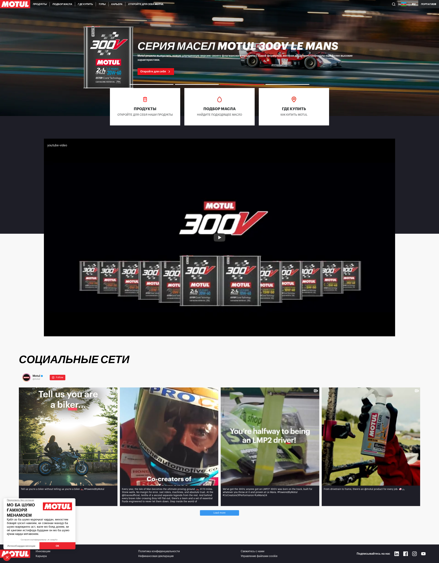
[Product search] (393, 4)
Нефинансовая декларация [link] (156, 556)
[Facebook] (405, 553)
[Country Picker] (403, 4)
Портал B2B (428, 4)
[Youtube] (423, 553)
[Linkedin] (396, 553)
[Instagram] (414, 553)
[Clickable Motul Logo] (15, 4)
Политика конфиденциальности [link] (159, 551)
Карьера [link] (41, 556)
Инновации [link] (43, 551)
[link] (102, 4)
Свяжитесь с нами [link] (252, 551)
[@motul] (26, 377)
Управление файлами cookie (259, 556)
